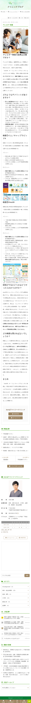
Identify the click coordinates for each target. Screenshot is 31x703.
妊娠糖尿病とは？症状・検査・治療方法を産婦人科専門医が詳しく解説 (17, 622)
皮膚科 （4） (5, 605)
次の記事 (23, 458)
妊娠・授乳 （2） (7, 594)
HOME (3, 11)
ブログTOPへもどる (16, 466)
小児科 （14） (6, 598)
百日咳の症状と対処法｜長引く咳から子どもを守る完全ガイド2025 (17, 633)
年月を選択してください (9, 687)
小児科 (21, 17)
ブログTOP (10, 702)
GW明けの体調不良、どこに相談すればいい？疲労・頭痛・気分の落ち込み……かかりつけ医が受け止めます (16, 674)
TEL (17, 702)
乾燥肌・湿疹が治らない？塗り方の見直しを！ (16, 450)
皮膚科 (27, 17)
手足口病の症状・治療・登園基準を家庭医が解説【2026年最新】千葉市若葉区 (17, 628)
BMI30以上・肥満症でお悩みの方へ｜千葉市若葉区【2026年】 (16, 650)
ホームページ (16, 417)
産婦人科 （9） (6, 601)
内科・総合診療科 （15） (9, 590)
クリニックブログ (13, 11)
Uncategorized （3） (8, 586)
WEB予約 (16, 414)
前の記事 (5, 458)
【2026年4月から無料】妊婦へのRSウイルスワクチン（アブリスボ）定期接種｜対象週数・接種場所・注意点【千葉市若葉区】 (16, 661)
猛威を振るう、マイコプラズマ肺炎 (12, 447)
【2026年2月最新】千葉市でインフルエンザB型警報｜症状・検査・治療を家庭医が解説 (16, 443)
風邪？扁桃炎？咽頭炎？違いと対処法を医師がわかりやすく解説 (17, 617)
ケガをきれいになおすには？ (17, 638)
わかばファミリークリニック (16, 698)
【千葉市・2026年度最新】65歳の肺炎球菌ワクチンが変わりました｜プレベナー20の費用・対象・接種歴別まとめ (16, 668)
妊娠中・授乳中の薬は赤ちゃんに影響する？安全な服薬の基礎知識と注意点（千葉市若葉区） (16, 438)
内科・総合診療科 (26, 11)
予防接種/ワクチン (8, 434)
